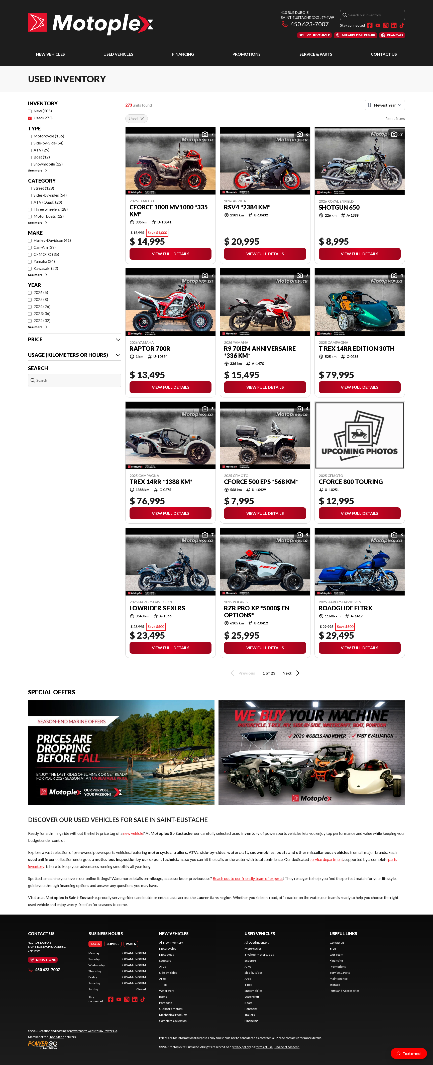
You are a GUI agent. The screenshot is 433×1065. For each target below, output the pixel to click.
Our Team (336, 954)
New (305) (43, 110)
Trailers (250, 1015)
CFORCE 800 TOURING (351, 481)
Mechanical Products (173, 1015)
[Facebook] (370, 25)
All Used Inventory (257, 942)
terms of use (264, 1047)
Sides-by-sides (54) (50, 195)
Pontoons (165, 1003)
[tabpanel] (117, 971)
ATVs (162, 966)
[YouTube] (378, 25)
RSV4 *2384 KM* (247, 207)
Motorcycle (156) (49, 135)
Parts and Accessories (345, 991)
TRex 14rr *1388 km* (161, 481)
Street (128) (44, 188)
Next (287, 673)
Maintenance (339, 978)
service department (326, 859)
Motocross (166, 954)
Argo (162, 978)
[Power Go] (73, 1045)
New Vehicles (50, 54)
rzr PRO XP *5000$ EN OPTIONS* (256, 612)
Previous (247, 673)
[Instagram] (386, 25)
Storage (335, 985)
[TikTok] (402, 25)
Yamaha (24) (44, 261)
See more (35, 170)
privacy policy (241, 1047)
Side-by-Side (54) (48, 142)
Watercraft (166, 991)
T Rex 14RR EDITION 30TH (356, 348)
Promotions (247, 54)
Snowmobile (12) (48, 163)
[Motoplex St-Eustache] (90, 24)
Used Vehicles (118, 54)
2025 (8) (41, 299)
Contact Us (384, 54)
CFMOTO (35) (46, 254)
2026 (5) (41, 292)
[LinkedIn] (394, 25)
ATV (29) (41, 149)
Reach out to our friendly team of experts (248, 878)
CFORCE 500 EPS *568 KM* (261, 481)
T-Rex (163, 985)
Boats (163, 997)
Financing (183, 54)
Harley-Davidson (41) (52, 240)
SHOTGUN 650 (339, 207)
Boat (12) (42, 156)
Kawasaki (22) (46, 268)
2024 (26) (42, 306)
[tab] (95, 944)
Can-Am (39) (45, 247)
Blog (333, 948)
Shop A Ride (56, 1037)
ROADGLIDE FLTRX (345, 608)
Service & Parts (315, 54)
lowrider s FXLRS (157, 608)
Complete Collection (173, 1021)
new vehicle (133, 833)
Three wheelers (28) (51, 209)
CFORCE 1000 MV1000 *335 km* (169, 211)
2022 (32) (42, 320)
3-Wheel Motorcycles (259, 954)
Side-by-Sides (168, 972)
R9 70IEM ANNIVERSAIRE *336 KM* (260, 352)
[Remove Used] (142, 119)
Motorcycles (167, 948)
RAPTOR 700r (150, 348)
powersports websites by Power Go (93, 1031)
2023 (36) (42, 313)
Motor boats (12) (49, 216)
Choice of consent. (286, 1047)
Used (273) (43, 117)
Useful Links (343, 933)
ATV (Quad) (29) (48, 202)
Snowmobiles (254, 991)
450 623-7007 (309, 24)
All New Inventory (171, 942)
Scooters (165, 960)
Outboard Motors (171, 1009)
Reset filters (395, 118)
